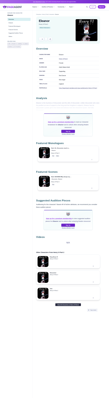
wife (9, 43)
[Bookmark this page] (46, 39)
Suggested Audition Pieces (16, 33)
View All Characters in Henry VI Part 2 (68, 304)
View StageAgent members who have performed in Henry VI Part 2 (78, 88)
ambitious (20, 43)
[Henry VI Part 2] (86, 30)
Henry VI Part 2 (43, 24)
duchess (10, 46)
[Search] (87, 7)
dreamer (14, 43)
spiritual (26, 43)
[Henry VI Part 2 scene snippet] (44, 182)
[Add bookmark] (95, 159)
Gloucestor (54, 179)
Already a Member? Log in (68, 134)
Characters (38, 14)
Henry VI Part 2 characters (48, 14)
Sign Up (68, 131)
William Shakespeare (45, 27)
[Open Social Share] (50, 39)
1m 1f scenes (17, 46)
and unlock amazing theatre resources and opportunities (54, 1)
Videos (10, 36)
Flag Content (93, 310)
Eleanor (54, 150)
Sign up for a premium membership (61, 122)
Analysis (11, 22)
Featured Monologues (14, 26)
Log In (92, 7)
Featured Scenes (13, 29)
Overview (11, 19)
